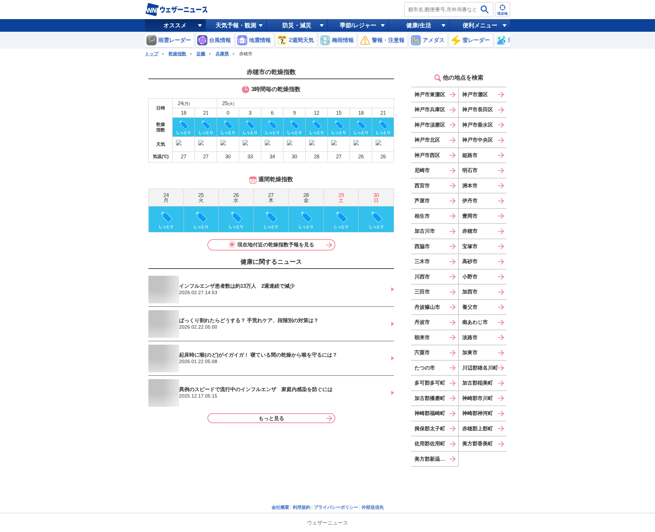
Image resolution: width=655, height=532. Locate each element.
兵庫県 (222, 53)
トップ (151, 53)
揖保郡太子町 (429, 428)
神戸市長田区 (477, 109)
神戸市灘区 (475, 94)
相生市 (422, 216)
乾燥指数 (177, 53)
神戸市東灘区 (429, 94)
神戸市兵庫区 (429, 109)
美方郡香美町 (477, 443)
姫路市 (470, 155)
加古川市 (424, 231)
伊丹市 (470, 200)
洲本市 (470, 185)
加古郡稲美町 (477, 383)
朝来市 (422, 337)
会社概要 (280, 507)
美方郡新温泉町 (432, 459)
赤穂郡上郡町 (477, 428)
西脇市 (422, 246)
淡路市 (470, 337)
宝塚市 (470, 246)
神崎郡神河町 (477, 413)
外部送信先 (373, 507)
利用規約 (301, 507)
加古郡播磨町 (429, 398)
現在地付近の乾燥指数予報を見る (275, 244)
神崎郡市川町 (477, 398)
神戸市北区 (427, 140)
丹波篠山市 (427, 307)
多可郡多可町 (429, 383)
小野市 (470, 276)
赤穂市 (470, 231)
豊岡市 (470, 216)
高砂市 (470, 261)
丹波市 (422, 322)
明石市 (470, 170)
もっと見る (271, 418)
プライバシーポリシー (336, 507)
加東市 (470, 352)
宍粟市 (422, 352)
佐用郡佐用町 (429, 443)
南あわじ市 (475, 322)
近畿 (200, 53)
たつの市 (424, 368)
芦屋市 (422, 200)
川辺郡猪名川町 (480, 368)
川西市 (422, 276)
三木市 (422, 261)
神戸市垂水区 (477, 125)
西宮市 (422, 185)
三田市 (422, 291)
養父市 (470, 307)
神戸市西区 (427, 155)
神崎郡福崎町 (429, 413)
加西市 (470, 291)
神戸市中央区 (477, 140)
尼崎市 (422, 170)
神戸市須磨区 (429, 125)
